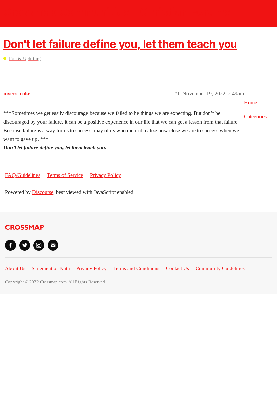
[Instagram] (38, 245)
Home (250, 102)
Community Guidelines (220, 268)
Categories (255, 116)
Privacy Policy (105, 175)
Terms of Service (65, 175)
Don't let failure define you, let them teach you (120, 44)
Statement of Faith (51, 268)
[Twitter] (24, 245)
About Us (15, 268)
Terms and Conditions (136, 268)
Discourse (42, 192)
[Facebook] (10, 245)
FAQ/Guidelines (22, 175)
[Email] (53, 245)
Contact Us (177, 268)
